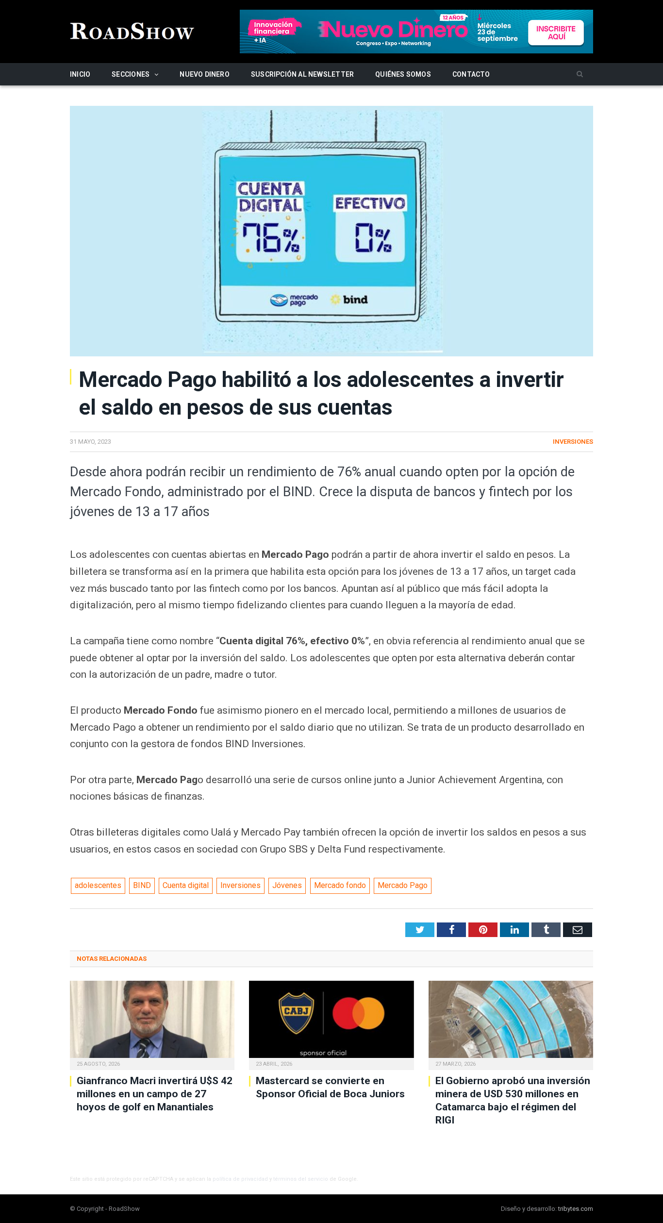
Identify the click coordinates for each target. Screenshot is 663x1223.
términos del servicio (300, 1179)
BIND (142, 885)
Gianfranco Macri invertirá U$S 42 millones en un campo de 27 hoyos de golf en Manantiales (154, 1094)
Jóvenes (287, 885)
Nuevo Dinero (205, 74)
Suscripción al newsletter (302, 74)
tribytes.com (575, 1208)
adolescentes (98, 885)
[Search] (579, 74)
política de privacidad (240, 1179)
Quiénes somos (403, 74)
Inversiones (573, 441)
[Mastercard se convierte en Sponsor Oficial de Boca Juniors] (331, 1024)
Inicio (80, 74)
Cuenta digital (186, 885)
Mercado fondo (340, 885)
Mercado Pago (403, 885)
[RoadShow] (132, 29)
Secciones (130, 74)
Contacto (471, 74)
